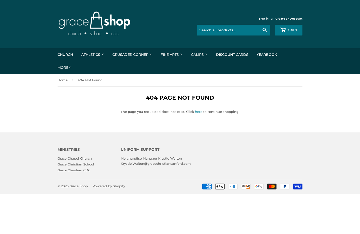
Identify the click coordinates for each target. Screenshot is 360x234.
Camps (198, 54)
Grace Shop (79, 186)
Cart (292, 30)
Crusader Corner (130, 54)
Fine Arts (170, 54)
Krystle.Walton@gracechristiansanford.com (156, 163)
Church (65, 54)
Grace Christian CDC (74, 170)
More (63, 67)
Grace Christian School (76, 164)
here (198, 112)
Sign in (264, 18)
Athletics (91, 54)
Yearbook (267, 54)
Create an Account (289, 18)
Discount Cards (232, 54)
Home (63, 80)
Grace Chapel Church (75, 158)
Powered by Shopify (109, 186)
